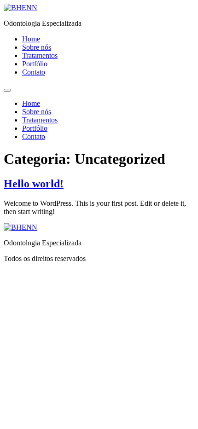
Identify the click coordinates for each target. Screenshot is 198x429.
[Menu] (7, 90)
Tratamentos (40, 55)
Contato (33, 72)
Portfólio (34, 64)
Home (31, 39)
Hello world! (34, 184)
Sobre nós (36, 47)
